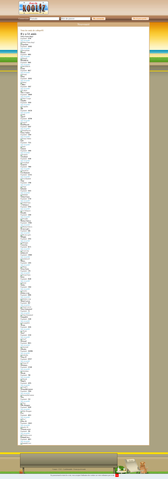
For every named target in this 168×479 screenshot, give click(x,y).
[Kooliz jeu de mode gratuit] (33, 15)
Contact (54, 469)
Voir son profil (25, 40)
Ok (117, 475)
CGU (60, 469)
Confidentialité (67, 469)
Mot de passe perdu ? (140, 18)
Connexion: (23, 18)
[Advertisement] (102, 10)
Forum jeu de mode (80, 469)
